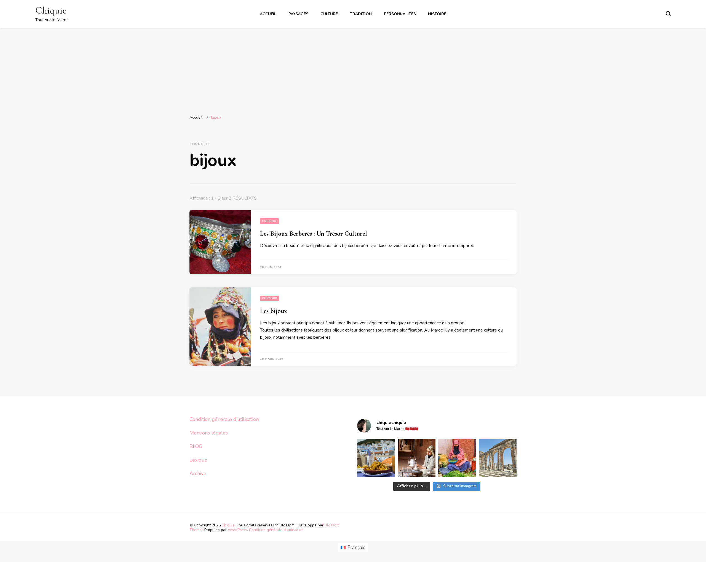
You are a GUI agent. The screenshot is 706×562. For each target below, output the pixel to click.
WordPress (237, 529)
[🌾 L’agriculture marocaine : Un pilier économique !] (457, 458)
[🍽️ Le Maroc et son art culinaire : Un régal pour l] (376, 458)
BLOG (195, 446)
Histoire (437, 14)
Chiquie (51, 10)
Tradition (361, 14)
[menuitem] (353, 547)
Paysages (298, 14)
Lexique (198, 460)
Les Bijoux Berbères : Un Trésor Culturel (313, 234)
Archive (197, 473)
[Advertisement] (353, 69)
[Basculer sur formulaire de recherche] (668, 13)
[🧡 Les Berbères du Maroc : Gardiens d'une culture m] (416, 458)
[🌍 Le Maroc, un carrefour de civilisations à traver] (498, 458)
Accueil (268, 14)
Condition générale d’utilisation (224, 419)
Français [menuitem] (356, 547)
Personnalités (400, 14)
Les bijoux (273, 311)
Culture (329, 14)
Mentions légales (208, 433)
